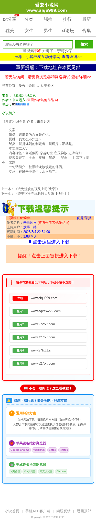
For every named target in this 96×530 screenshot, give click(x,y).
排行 (67, 19)
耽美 (9, 30)
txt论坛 (67, 30)
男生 (48, 30)
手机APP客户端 (37, 511)
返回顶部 (84, 511)
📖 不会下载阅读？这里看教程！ (48, 388)
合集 (86, 30)
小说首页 (12, 511)
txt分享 (10, 18)
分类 (29, 19)
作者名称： (38, 222)
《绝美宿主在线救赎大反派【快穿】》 (42, 193)
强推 (48, 19)
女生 (29, 30)
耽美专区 (47, 85)
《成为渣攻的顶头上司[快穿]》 (37, 189)
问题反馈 (63, 511)
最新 (86, 19)
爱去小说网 (27, 85)
